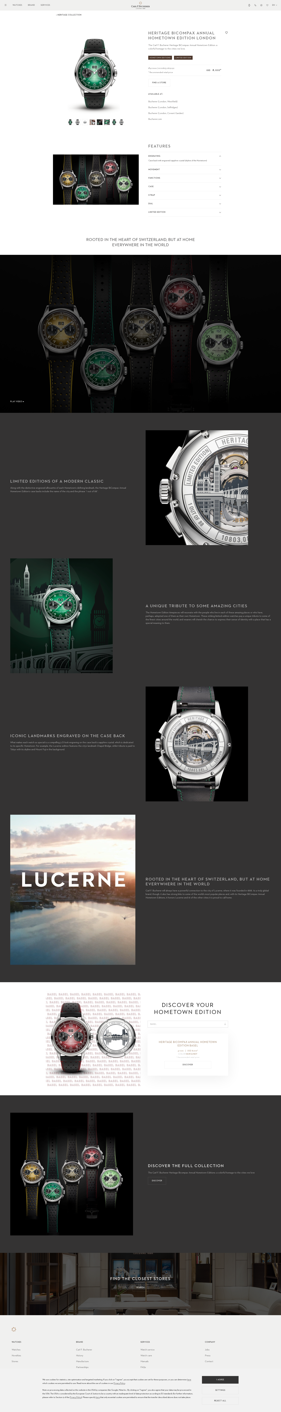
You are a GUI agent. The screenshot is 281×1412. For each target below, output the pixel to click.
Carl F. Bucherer (84, 1350)
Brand (31, 5)
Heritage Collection (70, 15)
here (189, 1380)
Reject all (220, 1401)
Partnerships (82, 1367)
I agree (220, 1380)
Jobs (207, 1350)
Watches (17, 5)
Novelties (16, 1356)
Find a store (159, 83)
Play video (16, 402)
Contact (209, 1361)
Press (207, 1356)
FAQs (143, 1367)
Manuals (144, 1361)
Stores (15, 1361)
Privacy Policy (119, 1383)
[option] (96, 73)
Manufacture (82, 1361)
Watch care (146, 1356)
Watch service (147, 1350)
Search (140, 1288)
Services (45, 5)
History (79, 1356)
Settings (220, 1390)
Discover (188, 1065)
